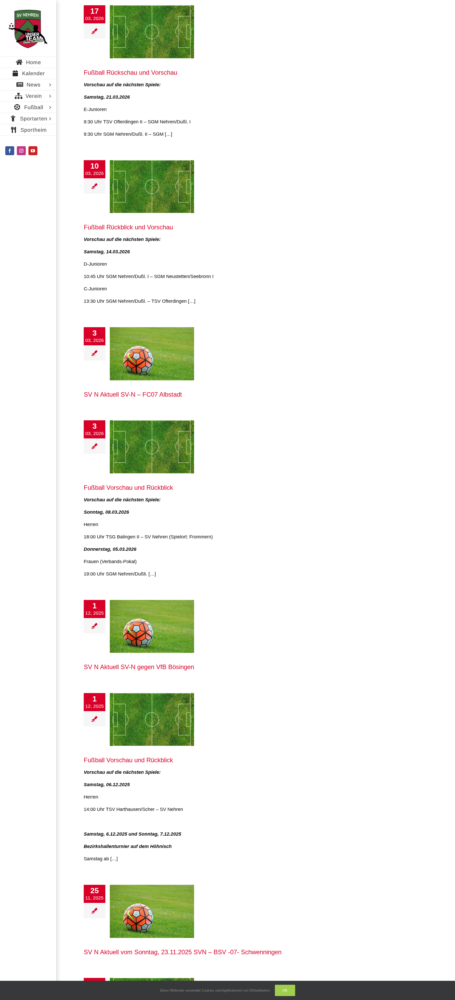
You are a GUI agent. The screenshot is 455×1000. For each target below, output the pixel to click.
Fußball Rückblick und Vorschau (128, 227)
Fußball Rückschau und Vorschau (130, 72)
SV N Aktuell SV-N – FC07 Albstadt (133, 394)
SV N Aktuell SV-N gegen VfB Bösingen (139, 666)
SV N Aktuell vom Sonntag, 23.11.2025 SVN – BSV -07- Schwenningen (182, 952)
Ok (285, 990)
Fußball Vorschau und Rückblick (128, 487)
